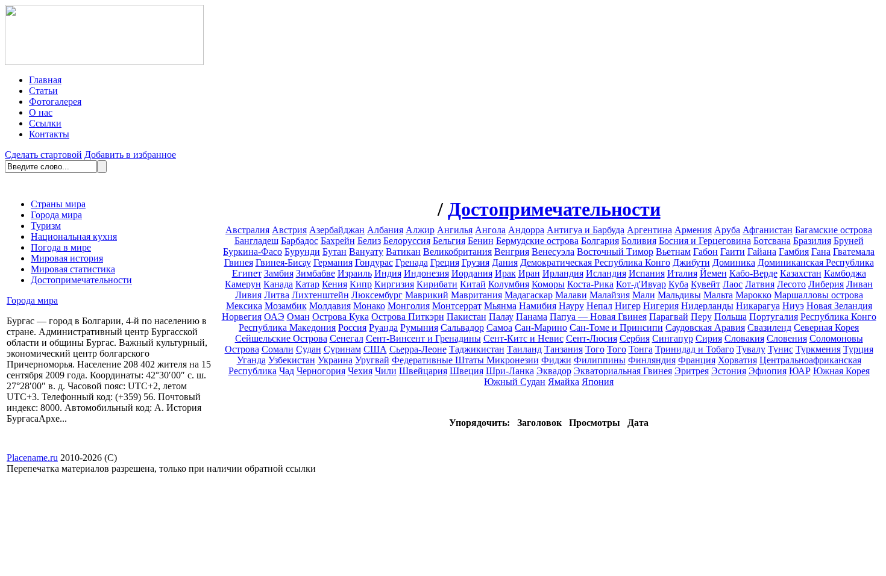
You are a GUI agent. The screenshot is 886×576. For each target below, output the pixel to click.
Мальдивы (679, 295)
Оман (298, 316)
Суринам (342, 349)
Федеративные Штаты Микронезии (465, 360)
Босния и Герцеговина (705, 241)
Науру (571, 306)
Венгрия (511, 251)
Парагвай (668, 316)
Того (595, 349)
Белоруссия (406, 241)
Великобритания (457, 251)
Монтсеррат (457, 306)
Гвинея (238, 262)
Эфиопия (768, 371)
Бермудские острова (537, 241)
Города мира (56, 215)
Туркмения (818, 349)
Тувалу (751, 349)
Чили (386, 371)
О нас (40, 112)
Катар (307, 284)
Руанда (383, 327)
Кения (334, 284)
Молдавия (330, 306)
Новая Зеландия (839, 306)
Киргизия (394, 284)
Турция (858, 349)
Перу (701, 316)
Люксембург (377, 295)
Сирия (709, 338)
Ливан (859, 284)
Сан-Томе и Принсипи (616, 327)
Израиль (355, 273)
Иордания (471, 273)
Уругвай (372, 360)
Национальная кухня (74, 236)
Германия (333, 262)
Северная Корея (826, 327)
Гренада (411, 262)
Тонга (641, 349)
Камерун (243, 284)
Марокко (753, 295)
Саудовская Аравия (705, 327)
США (375, 349)
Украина (335, 360)
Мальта (718, 295)
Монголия (409, 306)
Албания (385, 230)
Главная (45, 80)
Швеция (466, 371)
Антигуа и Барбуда (585, 230)
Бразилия (812, 241)
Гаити (732, 251)
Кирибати (436, 284)
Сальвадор (462, 327)
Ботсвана (772, 241)
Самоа (499, 327)
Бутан (334, 251)
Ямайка (563, 382)
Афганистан (768, 230)
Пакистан (466, 316)
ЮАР (800, 371)
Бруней (849, 241)
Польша (730, 316)
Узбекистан (291, 360)
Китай (473, 284)
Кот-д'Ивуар (641, 284)
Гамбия (794, 251)
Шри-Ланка (510, 371)
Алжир (420, 230)
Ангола (490, 230)
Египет (247, 273)
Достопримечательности (81, 280)
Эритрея (691, 371)
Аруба (727, 230)
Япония (598, 382)
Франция (696, 360)
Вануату (366, 251)
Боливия (638, 241)
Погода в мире (61, 247)
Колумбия (508, 284)
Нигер (628, 306)
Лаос (733, 284)
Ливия (248, 295)
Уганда (251, 360)
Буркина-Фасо (252, 251)
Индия (387, 273)
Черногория (321, 371)
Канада (278, 284)
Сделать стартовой (43, 154)
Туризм (46, 226)
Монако (369, 306)
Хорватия (737, 360)
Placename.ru (32, 457)
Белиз (369, 241)
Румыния (419, 327)
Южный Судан (514, 382)
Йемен (713, 273)
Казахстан (801, 273)
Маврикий (426, 295)
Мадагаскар (528, 295)
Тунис (780, 349)
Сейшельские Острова (281, 338)
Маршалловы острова (818, 295)
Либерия (826, 284)
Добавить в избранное (130, 154)
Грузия (475, 262)
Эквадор (553, 371)
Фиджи (556, 360)
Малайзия (609, 295)
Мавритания (476, 295)
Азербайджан (337, 230)
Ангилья (455, 230)
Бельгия (449, 241)
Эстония (728, 371)
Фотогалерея (55, 101)
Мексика (244, 306)
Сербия (635, 338)
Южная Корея (841, 371)
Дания (505, 262)
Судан (308, 349)
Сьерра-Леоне (418, 349)
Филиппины (600, 360)
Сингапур (672, 338)
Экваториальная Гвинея (623, 371)
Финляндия (652, 360)
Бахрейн (338, 241)
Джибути (691, 262)
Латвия (759, 284)
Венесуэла (553, 251)
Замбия (279, 273)
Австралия (247, 230)
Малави (571, 295)
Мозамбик (286, 306)
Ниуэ (793, 306)
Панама (531, 316)
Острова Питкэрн (407, 316)
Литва (276, 295)
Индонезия (426, 273)
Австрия (289, 230)
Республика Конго (838, 316)
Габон (705, 251)
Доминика (733, 262)
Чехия (360, 371)
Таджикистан (476, 349)
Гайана (761, 251)
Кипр (361, 284)
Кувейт (705, 284)
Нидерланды (707, 306)
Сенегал (346, 338)
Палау (501, 316)
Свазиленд (769, 327)
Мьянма (500, 306)
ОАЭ (274, 316)
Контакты (49, 134)
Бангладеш (256, 241)
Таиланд (524, 349)
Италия (682, 273)
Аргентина (649, 230)
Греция (444, 262)
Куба (678, 284)
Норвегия (242, 316)
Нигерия (661, 306)
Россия (352, 327)
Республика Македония (287, 327)
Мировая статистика (73, 269)
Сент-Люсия (591, 338)
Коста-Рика (590, 284)
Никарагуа (758, 306)
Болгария (600, 241)
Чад (286, 371)
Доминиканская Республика (816, 262)
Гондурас (374, 262)
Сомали (278, 349)
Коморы (548, 284)
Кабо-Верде (753, 273)
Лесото (791, 284)
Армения (693, 230)
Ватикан (403, 251)
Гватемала (854, 251)
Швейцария (423, 371)
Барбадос (299, 241)
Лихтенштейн (320, 295)
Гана (821, 251)
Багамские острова (833, 230)
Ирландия (562, 273)
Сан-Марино (541, 327)
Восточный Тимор (615, 251)
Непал (599, 306)
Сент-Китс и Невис (523, 338)
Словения (787, 338)
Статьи (43, 91)
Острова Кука (340, 316)
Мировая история (67, 258)
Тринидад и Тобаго (694, 349)
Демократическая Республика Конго (595, 262)
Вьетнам (673, 251)
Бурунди (302, 251)
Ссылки (45, 123)
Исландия (606, 273)
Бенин (481, 241)
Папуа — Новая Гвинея (598, 316)
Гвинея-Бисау (283, 262)
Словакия (744, 338)
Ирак (505, 273)
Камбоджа (845, 273)
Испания (647, 273)
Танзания (563, 349)
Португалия (773, 316)
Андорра (526, 230)
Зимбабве (315, 273)
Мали (643, 295)
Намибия (537, 306)
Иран (529, 273)
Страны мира (58, 204)
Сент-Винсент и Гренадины (423, 338)
